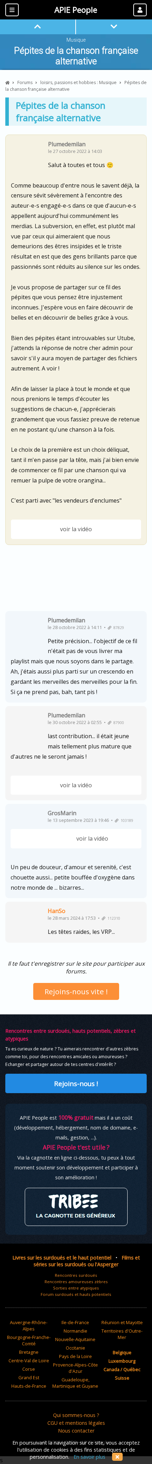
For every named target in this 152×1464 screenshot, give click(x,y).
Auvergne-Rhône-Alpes (28, 1325)
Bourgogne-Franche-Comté (29, 1340)
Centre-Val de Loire (28, 1360)
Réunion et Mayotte (122, 1322)
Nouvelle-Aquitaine (75, 1339)
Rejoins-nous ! (76, 1083)
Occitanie (75, 1348)
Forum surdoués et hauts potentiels (76, 1294)
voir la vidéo (76, 529)
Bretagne (29, 1352)
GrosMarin (62, 813)
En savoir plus (89, 1456)
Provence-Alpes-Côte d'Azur (75, 1368)
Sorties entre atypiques (76, 1288)
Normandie (75, 1331)
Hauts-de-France (28, 1386)
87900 (117, 722)
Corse (28, 1369)
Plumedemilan (67, 144)
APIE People (75, 9)
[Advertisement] (76, 580)
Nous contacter (76, 1430)
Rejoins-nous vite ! (76, 991)
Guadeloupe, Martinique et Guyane (75, 1382)
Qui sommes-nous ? (76, 1415)
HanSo (56, 911)
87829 (117, 627)
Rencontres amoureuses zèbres (76, 1281)
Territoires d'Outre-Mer (121, 1334)
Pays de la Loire (75, 1356)
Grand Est (28, 1377)
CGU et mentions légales (76, 1422)
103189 (125, 820)
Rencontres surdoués (76, 1275)
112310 (112, 918)
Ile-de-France (75, 1322)
